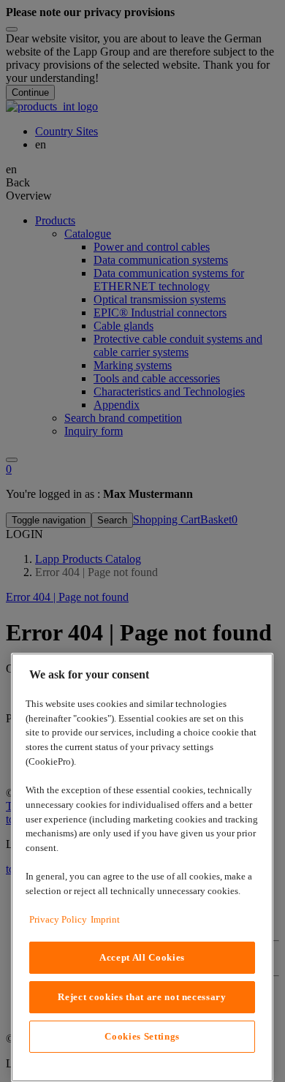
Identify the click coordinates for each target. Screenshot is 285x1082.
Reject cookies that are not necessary (142, 996)
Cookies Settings (142, 1036)
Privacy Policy (58, 919)
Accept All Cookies (142, 957)
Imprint (105, 919)
